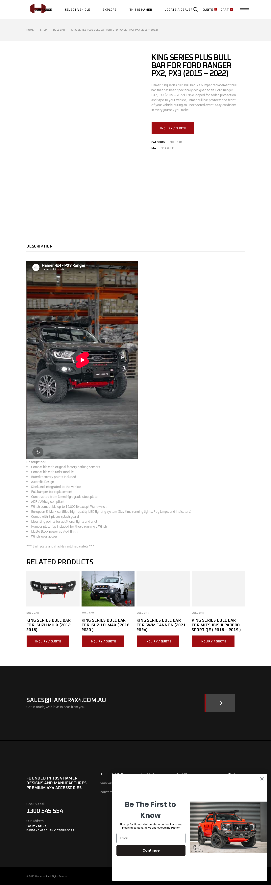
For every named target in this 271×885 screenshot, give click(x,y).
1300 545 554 (44, 811)
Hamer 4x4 (41, 876)
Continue (151, 850)
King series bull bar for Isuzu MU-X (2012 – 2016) (50, 625)
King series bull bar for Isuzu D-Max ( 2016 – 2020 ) (107, 625)
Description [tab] (39, 246)
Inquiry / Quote (173, 128)
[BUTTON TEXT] (220, 703)
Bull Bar (175, 142)
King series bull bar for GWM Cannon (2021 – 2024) (162, 625)
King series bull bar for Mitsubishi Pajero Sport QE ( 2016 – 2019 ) (216, 625)
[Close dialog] (262, 778)
